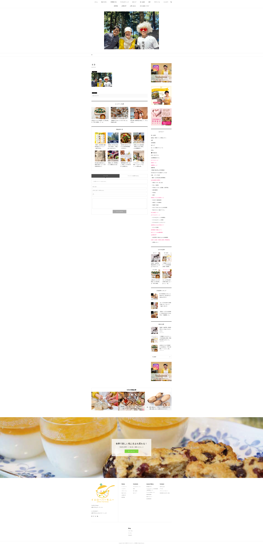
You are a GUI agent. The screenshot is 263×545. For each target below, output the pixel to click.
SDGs (152, 150)
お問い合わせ (133, 6)
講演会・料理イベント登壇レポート (158, 137)
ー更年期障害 (155, 190)
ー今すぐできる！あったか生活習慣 (159, 207)
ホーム (96, 2)
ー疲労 (153, 195)
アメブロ (130, 533)
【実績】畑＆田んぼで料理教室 (157, 170)
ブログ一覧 (130, 530)
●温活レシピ (153, 162)
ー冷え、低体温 (155, 185)
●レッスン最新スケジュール (157, 147)
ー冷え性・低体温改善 (156, 200)
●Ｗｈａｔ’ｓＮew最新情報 (157, 232)
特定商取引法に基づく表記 (165, 493)
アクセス (161, 488)
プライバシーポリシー (164, 490)
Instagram (130, 535)
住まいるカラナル (155, 155)
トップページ (124, 486)
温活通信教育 (148, 498)
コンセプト (166, 2)
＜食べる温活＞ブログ (144, 6)
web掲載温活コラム (155, 157)
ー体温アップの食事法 (156, 202)
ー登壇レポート (155, 242)
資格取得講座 (148, 494)
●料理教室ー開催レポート (156, 229)
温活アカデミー (149, 496)
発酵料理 (153, 167)
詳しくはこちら (131, 451)
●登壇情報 (153, 142)
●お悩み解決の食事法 (155, 180)
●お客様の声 (153, 234)
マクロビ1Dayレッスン (150, 492)
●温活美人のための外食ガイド (157, 224)
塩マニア (134, 2)
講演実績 (116, 6)
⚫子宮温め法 (154, 152)
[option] (104, 401)
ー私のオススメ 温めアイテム (158, 209)
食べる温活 (142, 2)
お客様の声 (124, 6)
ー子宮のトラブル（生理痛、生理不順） (160, 187)
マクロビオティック (124, 2)
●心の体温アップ (154, 212)
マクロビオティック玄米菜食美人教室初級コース (152, 489)
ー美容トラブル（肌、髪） (157, 182)
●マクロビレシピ (154, 160)
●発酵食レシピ (154, 165)
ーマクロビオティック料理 (157, 219)
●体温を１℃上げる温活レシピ (157, 197)
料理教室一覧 (113, 2)
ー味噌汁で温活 (155, 205)
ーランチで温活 (155, 227)
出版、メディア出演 (155, 175)
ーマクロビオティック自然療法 (158, 217)
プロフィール (157, 2)
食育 (149, 2)
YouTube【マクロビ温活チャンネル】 (159, 172)
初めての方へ (104, 2)
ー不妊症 (154, 192)
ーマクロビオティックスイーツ (158, 222)
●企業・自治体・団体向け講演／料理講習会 (160, 239)
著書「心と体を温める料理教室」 (159, 177)
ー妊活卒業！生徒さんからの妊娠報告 (160, 237)
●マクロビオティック (155, 214)
